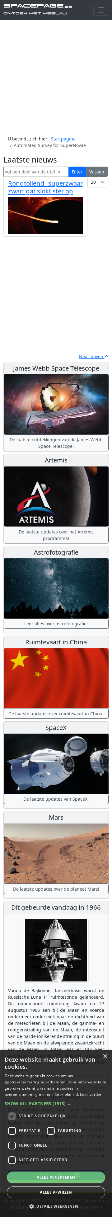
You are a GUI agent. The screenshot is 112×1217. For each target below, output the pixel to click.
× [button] (105, 1056)
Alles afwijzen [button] (56, 1192)
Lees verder (90, 1094)
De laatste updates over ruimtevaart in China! (56, 714)
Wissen (96, 172)
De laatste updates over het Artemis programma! (56, 535)
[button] (56, 1103)
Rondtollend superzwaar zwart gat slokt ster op (45, 187)
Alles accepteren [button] (56, 1177)
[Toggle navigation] (101, 10)
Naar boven (92, 356)
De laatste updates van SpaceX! (56, 799)
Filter (77, 172)
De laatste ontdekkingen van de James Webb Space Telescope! (56, 443)
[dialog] (56, 1133)
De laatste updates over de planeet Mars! (56, 889)
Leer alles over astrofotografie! (56, 624)
